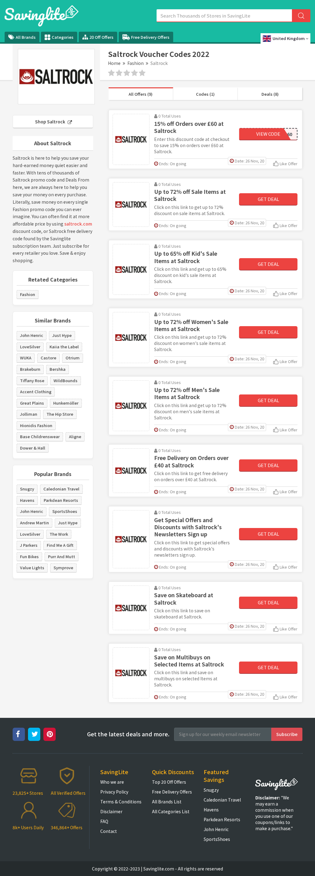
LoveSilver (30, 347)
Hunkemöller (65, 403)
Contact (108, 831)
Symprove (63, 567)
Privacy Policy (114, 792)
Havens (27, 500)
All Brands (26, 37)
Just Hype (62, 335)
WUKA (25, 358)
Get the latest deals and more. (128, 734)
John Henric (31, 335)
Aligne (75, 436)
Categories (63, 37)
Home (114, 63)
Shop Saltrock (50, 121)
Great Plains (32, 403)
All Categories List (170, 811)
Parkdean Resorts (61, 500)
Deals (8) (270, 94)
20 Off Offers (102, 37)
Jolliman (28, 414)
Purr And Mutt (61, 556)
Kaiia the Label (64, 347)
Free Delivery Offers (150, 37)
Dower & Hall (32, 448)
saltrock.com (78, 224)
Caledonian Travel (61, 489)
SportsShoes (64, 511)
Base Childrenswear (40, 436)
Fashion (135, 63)
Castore (48, 358)
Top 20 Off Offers (169, 782)
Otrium (73, 358)
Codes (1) (205, 94)
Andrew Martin (34, 523)
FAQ (104, 821)
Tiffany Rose (32, 380)
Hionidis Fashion (36, 425)
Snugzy (27, 489)
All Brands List (166, 801)
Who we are (112, 782)
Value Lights (32, 567)
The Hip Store (59, 414)
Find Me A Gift (60, 545)
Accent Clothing (35, 391)
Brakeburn (30, 369)
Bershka (58, 369)
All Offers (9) (141, 94)
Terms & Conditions (121, 801)
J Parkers (29, 545)
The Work (59, 534)
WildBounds (66, 380)
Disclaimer (111, 811)
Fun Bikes (29, 556)
